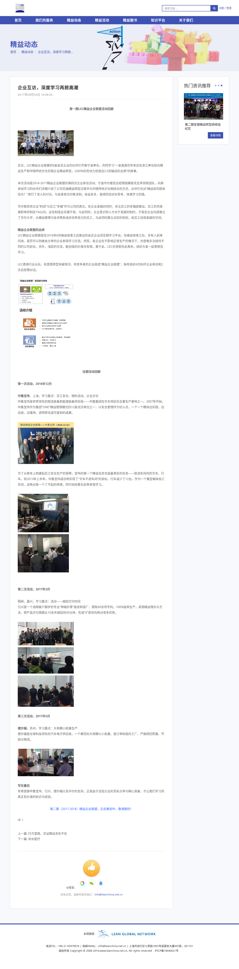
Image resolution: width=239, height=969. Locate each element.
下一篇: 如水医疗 (29, 839)
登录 (229, 8)
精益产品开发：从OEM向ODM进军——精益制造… (205, 126)
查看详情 (219, 135)
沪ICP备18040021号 (167, 950)
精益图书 (130, 20)
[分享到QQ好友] (101, 883)
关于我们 (186, 20)
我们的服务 (44, 20)
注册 (221, 8)
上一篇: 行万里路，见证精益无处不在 (42, 833)
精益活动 (102, 20)
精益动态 (74, 20)
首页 (18, 20)
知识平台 (158, 20)
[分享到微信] (82, 883)
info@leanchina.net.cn (108, 894)
